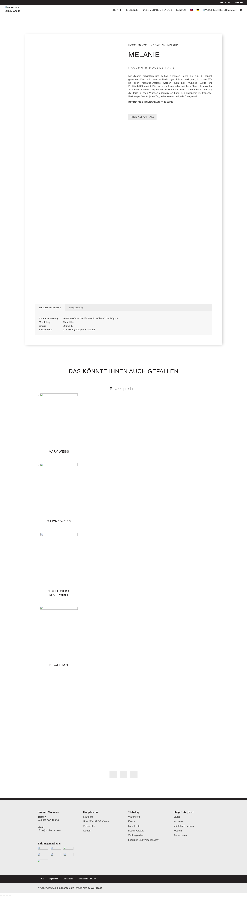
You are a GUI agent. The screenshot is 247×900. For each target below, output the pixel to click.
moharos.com (66, 888)
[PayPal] (68, 849)
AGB (42, 879)
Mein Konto (225, 2)
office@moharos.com (49, 830)
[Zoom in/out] (10, 895)
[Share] (4, 895)
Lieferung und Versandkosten (143, 840)
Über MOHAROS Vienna (156, 10)
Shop (115, 10)
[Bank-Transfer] (56, 849)
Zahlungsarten (135, 835)
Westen (178, 830)
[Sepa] (43, 849)
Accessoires (180, 835)
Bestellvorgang (136, 830)
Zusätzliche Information (50, 307)
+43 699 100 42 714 (48, 820)
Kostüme (178, 821)
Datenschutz (68, 879)
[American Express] (68, 855)
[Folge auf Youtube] (134, 774)
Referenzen (132, 10)
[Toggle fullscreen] (7, 895)
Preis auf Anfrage (142, 117)
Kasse (131, 821)
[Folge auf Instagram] (123, 774)
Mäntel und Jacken (151, 45)
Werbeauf (96, 888)
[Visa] (43, 855)
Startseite (88, 816)
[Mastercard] (56, 855)
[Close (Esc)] (1, 895)
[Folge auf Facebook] (113, 774)
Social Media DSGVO (87, 879)
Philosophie (89, 826)
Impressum (53, 879)
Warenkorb (134, 816)
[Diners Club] (43, 861)
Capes (177, 816)
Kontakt (181, 10)
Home (132, 45)
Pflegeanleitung (76, 307)
